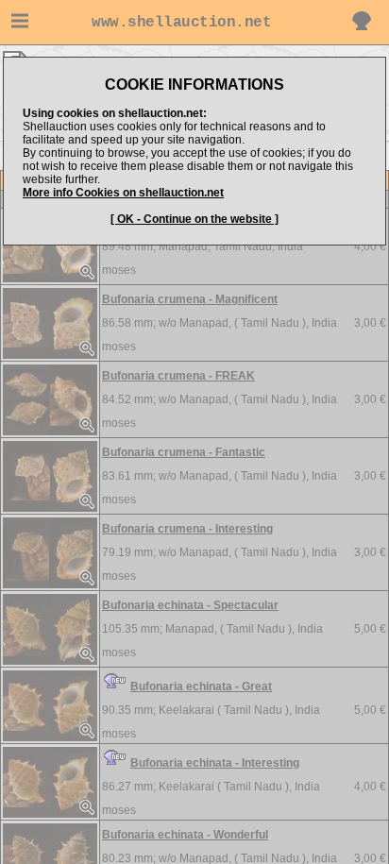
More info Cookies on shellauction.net (123, 192)
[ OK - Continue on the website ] (194, 219)
